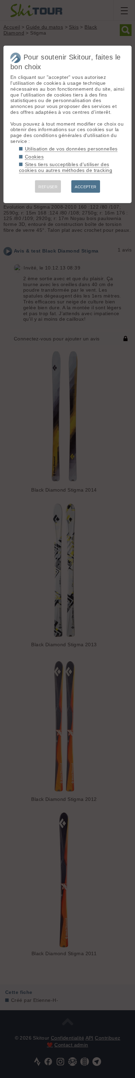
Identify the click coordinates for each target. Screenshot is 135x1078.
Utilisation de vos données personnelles (71, 149)
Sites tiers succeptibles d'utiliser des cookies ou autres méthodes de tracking (65, 167)
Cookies (34, 156)
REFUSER (47, 187)
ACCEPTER (85, 187)
